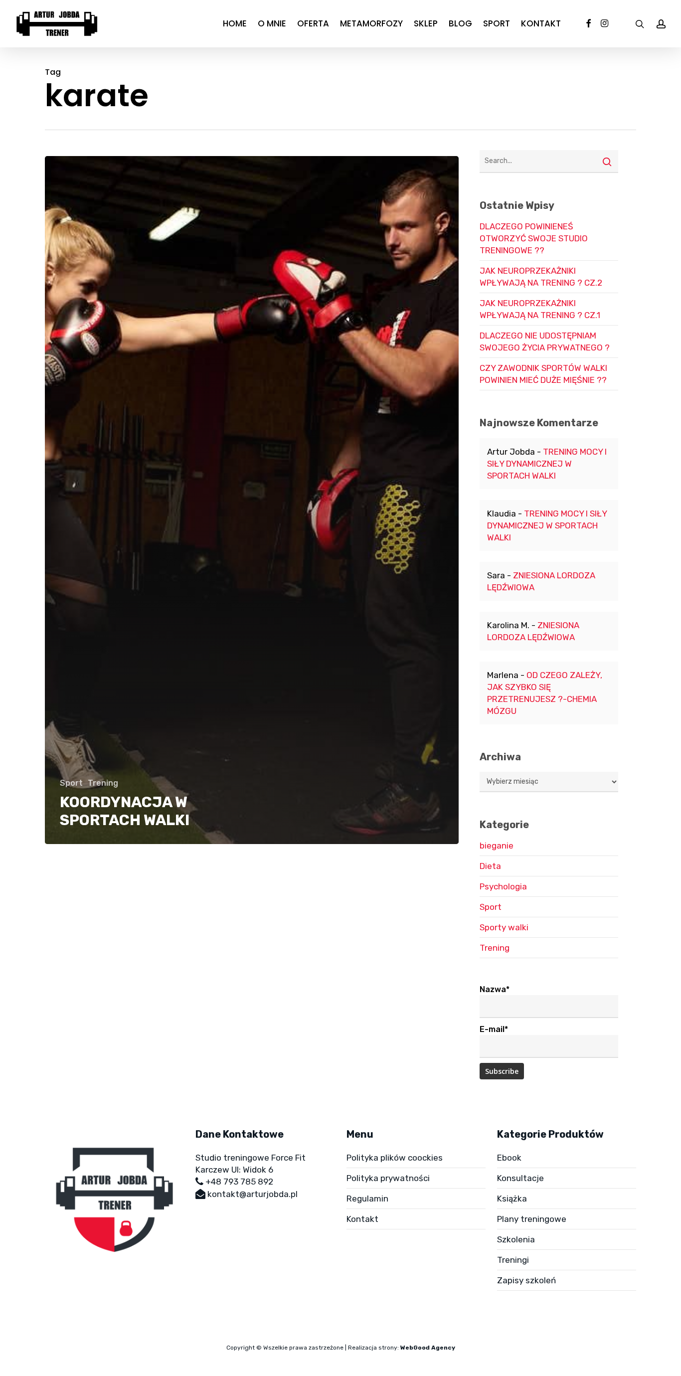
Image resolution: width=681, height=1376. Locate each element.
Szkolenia (516, 1239)
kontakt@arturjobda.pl (252, 1194)
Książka (512, 1199)
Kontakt (362, 1219)
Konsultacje (520, 1178)
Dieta (490, 866)
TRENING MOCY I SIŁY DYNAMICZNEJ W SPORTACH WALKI (547, 464)
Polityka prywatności (388, 1178)
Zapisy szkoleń (526, 1280)
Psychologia (503, 886)
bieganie (496, 846)
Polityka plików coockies (394, 1158)
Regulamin (367, 1199)
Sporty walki (504, 927)
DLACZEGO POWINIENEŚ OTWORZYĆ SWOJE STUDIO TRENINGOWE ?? (534, 238)
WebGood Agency (427, 1347)
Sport (71, 783)
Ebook (509, 1158)
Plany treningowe (531, 1219)
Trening (103, 783)
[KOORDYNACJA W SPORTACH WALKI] (252, 500)
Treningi (513, 1260)
